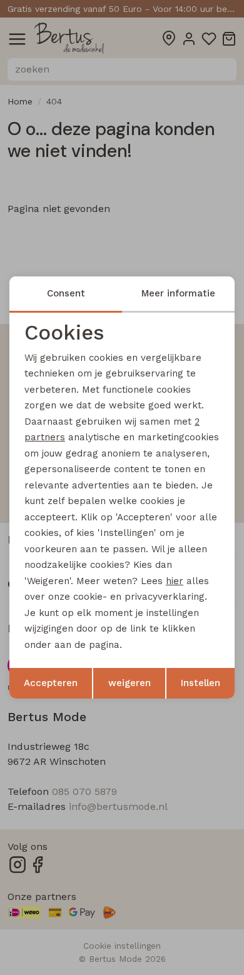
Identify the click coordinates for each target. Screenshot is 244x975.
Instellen (200, 683)
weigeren (129, 683)
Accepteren (51, 683)
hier (174, 581)
